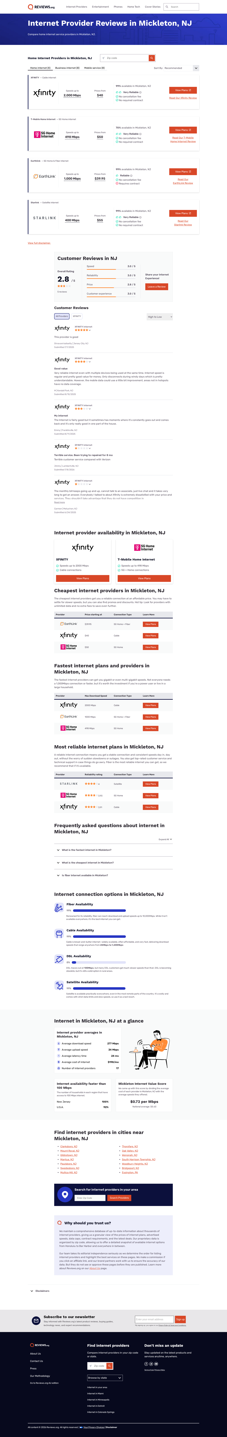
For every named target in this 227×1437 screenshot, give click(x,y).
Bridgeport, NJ (130, 1168)
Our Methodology (40, 1375)
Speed (90, 266)
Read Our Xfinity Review (183, 97)
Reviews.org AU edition (47, 1383)
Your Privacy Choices (93, 1427)
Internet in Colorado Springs (100, 1412)
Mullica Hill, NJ (68, 1172)
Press (33, 1368)
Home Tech (133, 6)
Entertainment (100, 6)
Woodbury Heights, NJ (135, 1163)
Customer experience (99, 293)
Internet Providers (76, 6)
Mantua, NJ (67, 1159)
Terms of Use (149, 1370)
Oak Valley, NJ (130, 1150)
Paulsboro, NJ (68, 1163)
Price (90, 284)
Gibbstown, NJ (68, 1155)
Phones (118, 6)
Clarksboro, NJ (68, 1146)
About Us (94, 1268)
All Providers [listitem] (62, 316)
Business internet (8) (67, 67)
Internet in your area (97, 1387)
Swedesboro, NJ (69, 1168)
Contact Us (36, 1361)
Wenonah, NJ (129, 1155)
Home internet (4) (40, 67)
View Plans (181, 90)
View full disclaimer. (39, 243)
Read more (59, 502)
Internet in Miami (95, 1393)
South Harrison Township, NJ (138, 1159)
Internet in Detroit (96, 1406)
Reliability (92, 275)
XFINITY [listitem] (77, 316)
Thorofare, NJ (130, 1146)
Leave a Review (157, 286)
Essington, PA (130, 1172)
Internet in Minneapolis (98, 1399)
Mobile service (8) (94, 67)
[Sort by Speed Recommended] (181, 68)
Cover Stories (152, 6)
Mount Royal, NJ (69, 1150)
